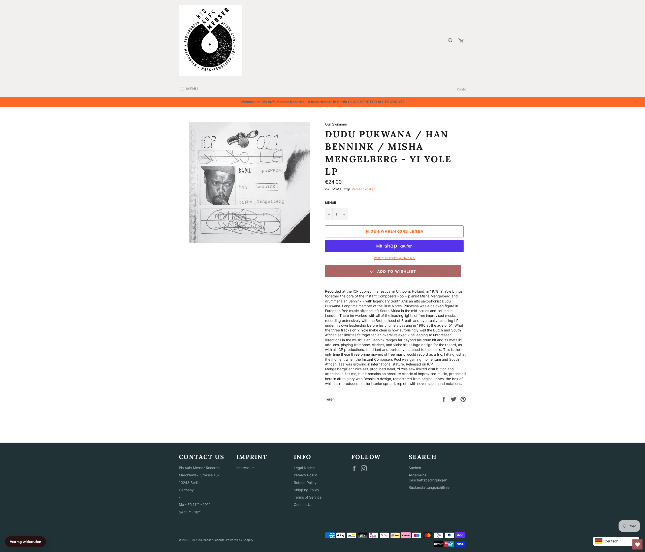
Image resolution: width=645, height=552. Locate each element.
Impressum (245, 468)
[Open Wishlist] (637, 544)
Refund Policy (305, 482)
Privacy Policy (305, 475)
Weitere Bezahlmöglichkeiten (394, 258)
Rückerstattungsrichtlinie (429, 487)
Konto (461, 89)
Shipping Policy (306, 490)
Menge (330, 202)
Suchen (415, 468)
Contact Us (303, 504)
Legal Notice (304, 468)
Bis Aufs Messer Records (207, 540)
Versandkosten (363, 189)
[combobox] (450, 40)
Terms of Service (307, 497)
